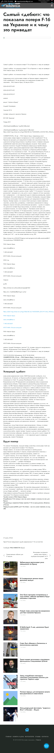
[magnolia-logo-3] (10, 5)
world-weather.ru (44, 2)
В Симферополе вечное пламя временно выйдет (31, 579)
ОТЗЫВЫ (37, 737)
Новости (38, 740)
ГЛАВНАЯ (8, 737)
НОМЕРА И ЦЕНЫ (18, 737)
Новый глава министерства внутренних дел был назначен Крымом (35, 612)
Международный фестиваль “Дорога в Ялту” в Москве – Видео (35, 709)
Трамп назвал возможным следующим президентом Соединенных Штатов (35, 660)
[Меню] (52, 5)
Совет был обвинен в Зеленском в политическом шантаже (33, 644)
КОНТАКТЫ (45, 737)
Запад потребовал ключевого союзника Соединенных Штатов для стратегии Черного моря (34, 677)
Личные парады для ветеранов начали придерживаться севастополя (35, 693)
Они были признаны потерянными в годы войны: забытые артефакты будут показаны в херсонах (35, 596)
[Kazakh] (52, 2)
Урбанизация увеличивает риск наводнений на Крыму (32, 563)
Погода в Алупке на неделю (44, 0)
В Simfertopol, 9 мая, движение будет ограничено (34, 628)
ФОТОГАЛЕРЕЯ (29, 737)
